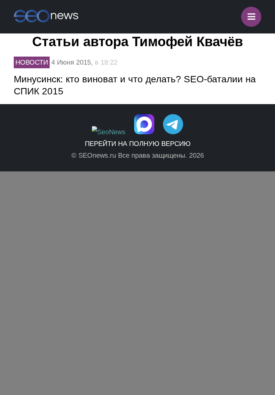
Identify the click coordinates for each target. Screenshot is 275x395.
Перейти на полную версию (137, 143)
